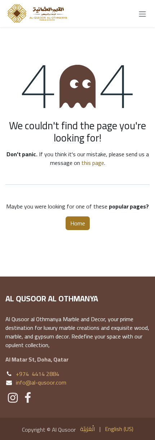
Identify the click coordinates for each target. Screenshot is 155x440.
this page (92, 162)
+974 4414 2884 (37, 373)
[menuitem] (87, 428)
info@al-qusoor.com (41, 382)
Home (77, 223)
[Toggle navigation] (142, 13)
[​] (12, 398)
